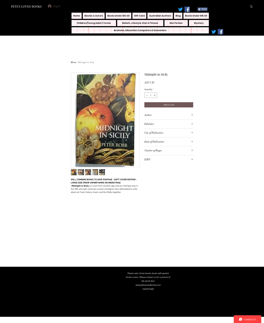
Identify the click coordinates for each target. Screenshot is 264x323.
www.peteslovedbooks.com (148, 285)
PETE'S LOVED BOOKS (26, 6)
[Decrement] (146, 95)
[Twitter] (180, 9)
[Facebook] (187, 9)
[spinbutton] (150, 95)
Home (73, 62)
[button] (251, 6)
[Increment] (155, 95)
